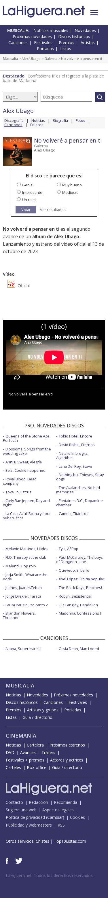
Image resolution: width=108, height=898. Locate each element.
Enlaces (36, 124)
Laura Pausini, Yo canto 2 (26, 604)
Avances (28, 752)
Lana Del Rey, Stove (75, 466)
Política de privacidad (25, 817)
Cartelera (35, 745)
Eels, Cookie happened (25, 470)
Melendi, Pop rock (21, 566)
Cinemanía (21, 735)
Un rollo (29, 199)
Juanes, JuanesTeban (23, 587)
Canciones (18, 42)
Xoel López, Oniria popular (81, 578)
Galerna (50, 58)
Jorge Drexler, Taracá (23, 596)
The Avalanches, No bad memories (78, 490)
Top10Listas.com (70, 841)
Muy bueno (72, 185)
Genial (27, 185)
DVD (10, 752)
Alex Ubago (31, 58)
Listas (65, 48)
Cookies (77, 817)
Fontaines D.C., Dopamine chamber (79, 502)
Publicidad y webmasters (29, 825)
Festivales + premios (25, 760)
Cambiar (55, 817)
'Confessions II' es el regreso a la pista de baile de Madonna (53, 78)
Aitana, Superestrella (23, 648)
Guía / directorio (37, 717)
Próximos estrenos (67, 745)
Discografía (14, 120)
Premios (66, 42)
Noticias (38, 120)
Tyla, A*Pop (68, 548)
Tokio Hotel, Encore (75, 436)
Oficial (23, 285)
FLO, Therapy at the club (25, 557)
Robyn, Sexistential (75, 596)
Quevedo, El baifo (74, 570)
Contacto (14, 802)
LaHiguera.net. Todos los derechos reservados (49, 875)
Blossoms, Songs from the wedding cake (27, 451)
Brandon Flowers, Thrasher (19, 615)
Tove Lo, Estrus (18, 492)
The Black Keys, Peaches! (80, 587)
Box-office (36, 767)
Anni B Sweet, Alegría (23, 462)
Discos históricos (74, 36)
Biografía (60, 120)
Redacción (38, 802)
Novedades (85, 30)
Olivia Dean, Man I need (79, 648)
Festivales (43, 42)
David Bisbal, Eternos (77, 444)
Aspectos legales (58, 809)
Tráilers (48, 752)
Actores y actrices (66, 760)
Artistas (88, 42)
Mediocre (70, 192)
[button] (94, 12)
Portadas (45, 48)
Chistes (42, 841)
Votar (26, 209)
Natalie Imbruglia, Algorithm (72, 455)
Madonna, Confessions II (80, 613)
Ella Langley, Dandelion (78, 604)
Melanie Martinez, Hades (26, 548)
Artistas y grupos (42, 710)
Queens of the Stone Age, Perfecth (26, 438)
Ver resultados (53, 210)
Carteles (13, 767)
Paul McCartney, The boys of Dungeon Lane (79, 559)
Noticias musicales (50, 30)
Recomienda (65, 802)
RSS (61, 825)
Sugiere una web (21, 809)
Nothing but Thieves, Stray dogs (80, 477)
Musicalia (10, 58)
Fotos (80, 120)
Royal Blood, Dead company (20, 481)
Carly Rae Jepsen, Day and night (26, 502)
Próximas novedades (32, 36)
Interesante (32, 192)
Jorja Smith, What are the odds (25, 576)
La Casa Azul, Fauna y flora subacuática (26, 515)
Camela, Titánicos (73, 513)
